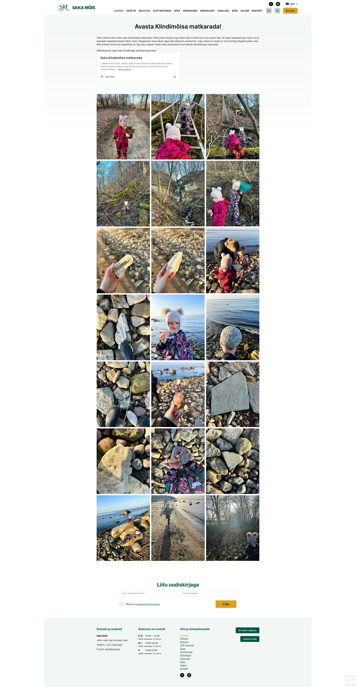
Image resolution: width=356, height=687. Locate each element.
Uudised (119, 10)
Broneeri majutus (247, 630)
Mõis (235, 10)
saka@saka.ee (112, 649)
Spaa (177, 10)
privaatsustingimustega (147, 604)
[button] (292, 4)
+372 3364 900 (114, 644)
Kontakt (257, 10)
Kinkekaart (207, 10)
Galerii (244, 10)
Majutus (144, 10)
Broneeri (290, 10)
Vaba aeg (223, 10)
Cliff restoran (162, 10)
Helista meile (250, 639)
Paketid (131, 10)
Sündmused (190, 10)
